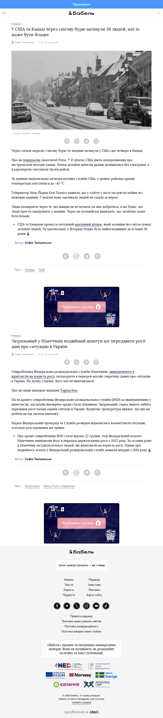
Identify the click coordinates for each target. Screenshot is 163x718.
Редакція (94, 579)
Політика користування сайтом (81, 621)
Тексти (69, 584)
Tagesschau (68, 390)
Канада (30, 269)
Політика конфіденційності (81, 626)
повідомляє (32, 160)
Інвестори (94, 584)
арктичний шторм (88, 224)
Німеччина (32, 486)
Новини (68, 579)
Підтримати (81, 4)
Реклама (94, 589)
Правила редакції (81, 616)
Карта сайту (94, 595)
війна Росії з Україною (59, 486)
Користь (69, 589)
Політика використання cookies (81, 631)
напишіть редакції (81, 702)
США (41, 269)
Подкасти (69, 595)
